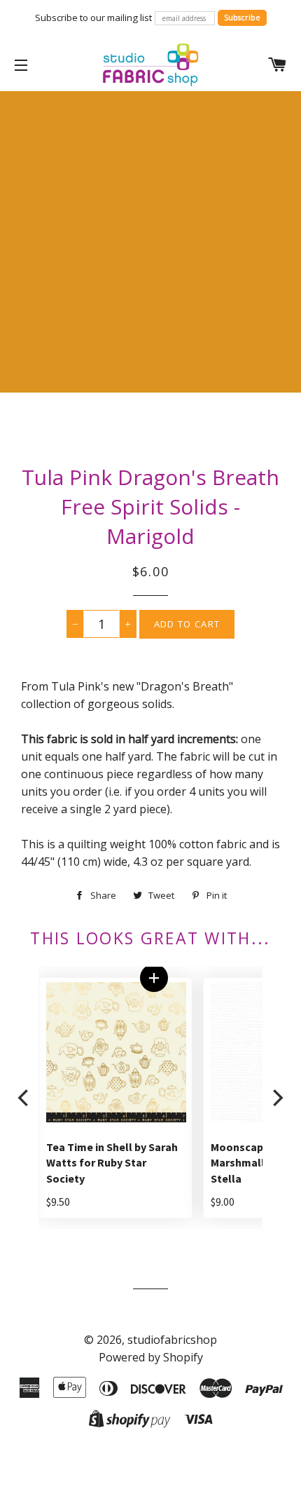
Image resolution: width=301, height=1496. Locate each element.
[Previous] (24, 1098)
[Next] (276, 1098)
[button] (153, 978)
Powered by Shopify (151, 1357)
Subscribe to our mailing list (93, 17)
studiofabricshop (172, 1339)
